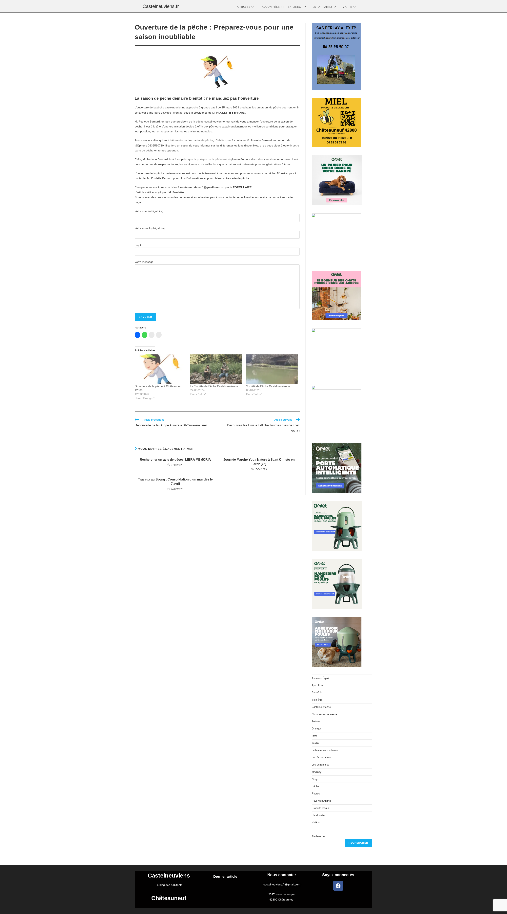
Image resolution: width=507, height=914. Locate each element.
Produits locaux (321, 808)
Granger (316, 728)
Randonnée (318, 815)
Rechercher (319, 836)
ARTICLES (244, 6)
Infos (314, 735)
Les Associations (321, 757)
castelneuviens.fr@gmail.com (281, 884)
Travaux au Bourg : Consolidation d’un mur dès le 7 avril (175, 481)
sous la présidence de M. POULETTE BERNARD (214, 112)
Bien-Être (317, 699)
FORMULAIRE (242, 187)
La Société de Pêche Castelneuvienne (214, 386)
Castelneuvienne (321, 706)
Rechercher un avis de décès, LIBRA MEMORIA (175, 459)
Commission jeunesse (324, 714)
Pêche (315, 786)
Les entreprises (320, 764)
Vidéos (316, 822)
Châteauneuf (168, 898)
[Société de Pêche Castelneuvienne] (272, 369)
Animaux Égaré (320, 678)
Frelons (316, 721)
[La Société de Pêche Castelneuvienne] (216, 369)
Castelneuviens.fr (161, 6)
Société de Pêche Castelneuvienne (268, 386)
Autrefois (317, 692)
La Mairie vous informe (325, 750)
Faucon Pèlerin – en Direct (282, 6)
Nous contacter (281, 875)
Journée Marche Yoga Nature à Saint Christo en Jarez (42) (259, 462)
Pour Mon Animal (321, 800)
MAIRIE (347, 6)
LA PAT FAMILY (323, 6)
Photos (316, 793)
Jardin (315, 743)
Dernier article (225, 877)
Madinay (316, 771)
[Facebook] (338, 886)
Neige (315, 779)
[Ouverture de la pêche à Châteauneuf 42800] (160, 369)
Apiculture (317, 685)
